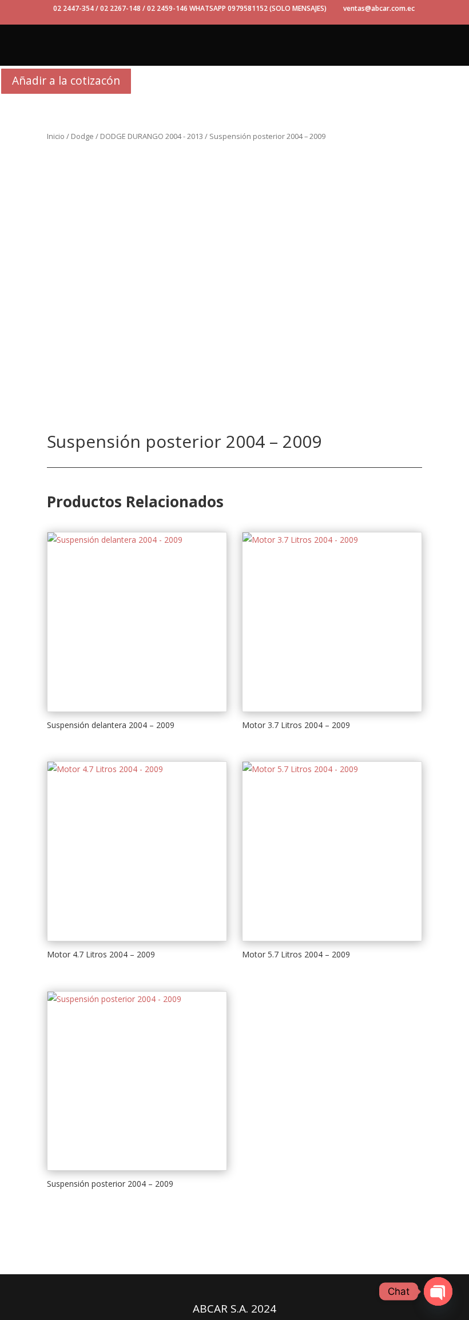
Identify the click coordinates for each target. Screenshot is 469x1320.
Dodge (82, 136)
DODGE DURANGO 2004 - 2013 (151, 136)
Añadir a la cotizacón (66, 80)
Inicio (56, 136)
